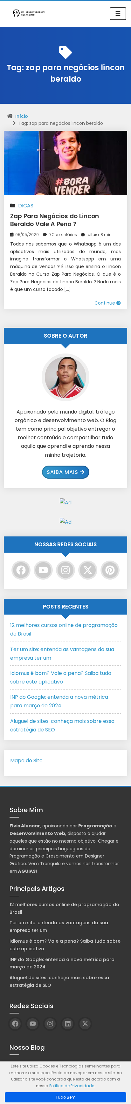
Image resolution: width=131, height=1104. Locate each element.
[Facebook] (21, 570)
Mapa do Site (26, 760)
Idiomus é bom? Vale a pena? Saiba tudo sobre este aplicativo (65, 945)
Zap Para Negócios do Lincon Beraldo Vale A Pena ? (54, 220)
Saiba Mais (62, 472)
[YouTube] (43, 570)
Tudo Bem (66, 1097)
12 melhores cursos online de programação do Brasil (64, 908)
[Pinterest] (110, 570)
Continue (105, 303)
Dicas (25, 205)
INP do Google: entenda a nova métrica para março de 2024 (62, 963)
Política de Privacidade (71, 1085)
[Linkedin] (67, 1023)
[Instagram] (65, 570)
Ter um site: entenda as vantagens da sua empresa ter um (59, 926)
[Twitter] (88, 570)
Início (21, 116)
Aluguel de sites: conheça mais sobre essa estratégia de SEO (59, 981)
